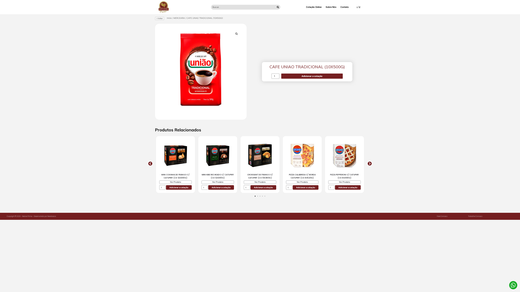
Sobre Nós (331, 7)
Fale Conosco (442, 216)
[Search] (277, 7)
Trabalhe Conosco (475, 216)
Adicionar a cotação (312, 76)
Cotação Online (314, 7)
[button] (150, 164)
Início (169, 18)
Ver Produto (175, 182)
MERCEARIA (179, 18)
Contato (344, 7)
